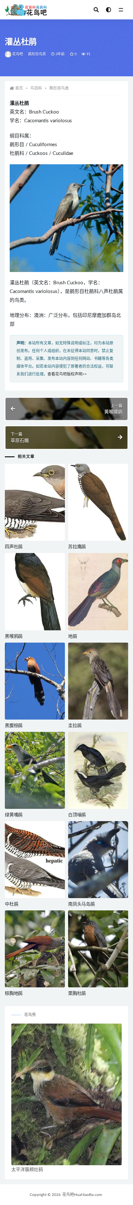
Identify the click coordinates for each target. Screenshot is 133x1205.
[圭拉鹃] (98, 681)
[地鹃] (98, 591)
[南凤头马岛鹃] (98, 859)
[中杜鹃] (35, 859)
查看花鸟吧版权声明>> (67, 374)
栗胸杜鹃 (77, 993)
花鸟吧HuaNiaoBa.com (82, 1195)
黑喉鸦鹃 (14, 636)
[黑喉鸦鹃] (35, 591)
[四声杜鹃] (35, 502)
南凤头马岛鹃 (81, 904)
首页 (19, 88)
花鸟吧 (17, 54)
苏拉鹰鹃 (77, 547)
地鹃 (72, 636)
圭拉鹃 (74, 725)
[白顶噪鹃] (98, 770)
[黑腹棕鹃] (35, 681)
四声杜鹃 (14, 547)
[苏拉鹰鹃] (98, 502)
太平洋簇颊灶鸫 (27, 1169)
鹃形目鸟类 (37, 54)
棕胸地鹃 (14, 993)
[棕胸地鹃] (35, 948)
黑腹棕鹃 (14, 725)
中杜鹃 (11, 904)
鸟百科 (36, 88)
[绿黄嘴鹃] (35, 770)
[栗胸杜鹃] (98, 948)
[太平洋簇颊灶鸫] (66, 1094)
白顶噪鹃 (77, 815)
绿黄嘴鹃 (14, 815)
